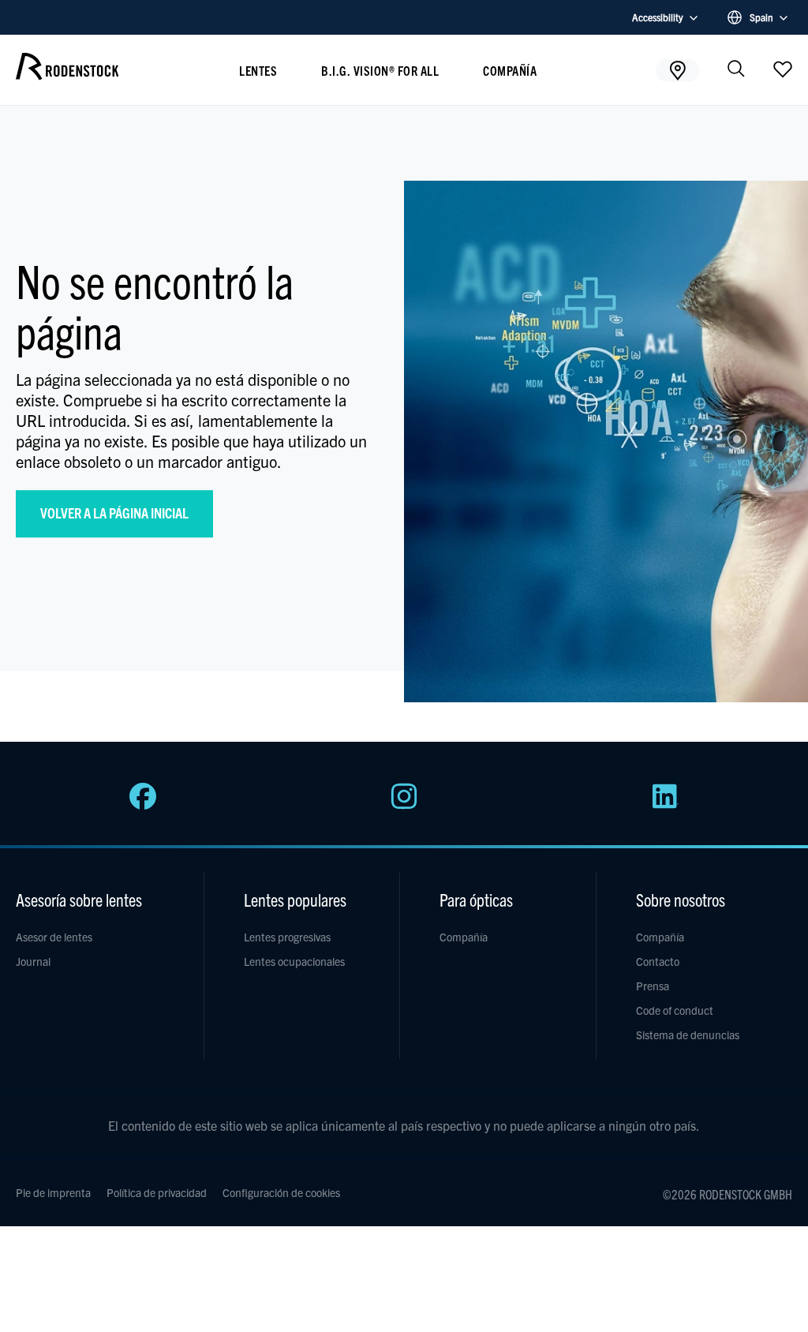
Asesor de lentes (54, 937)
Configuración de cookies (281, 1192)
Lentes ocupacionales (294, 961)
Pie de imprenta (53, 1192)
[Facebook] (142, 805)
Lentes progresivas (287, 937)
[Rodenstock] (67, 74)
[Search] (736, 69)
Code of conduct (674, 1010)
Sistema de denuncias (687, 1034)
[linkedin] (665, 805)
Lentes (258, 70)
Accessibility (657, 17)
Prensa (652, 985)
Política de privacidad (157, 1192)
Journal (33, 961)
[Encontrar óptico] (677, 69)
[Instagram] (404, 805)
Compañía (510, 70)
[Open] (782, 68)
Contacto (657, 961)
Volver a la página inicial (114, 512)
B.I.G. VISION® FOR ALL (380, 70)
